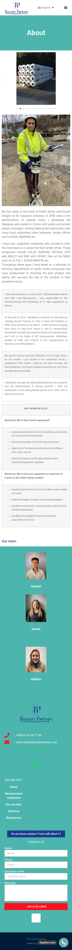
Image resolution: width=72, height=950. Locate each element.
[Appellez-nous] (64, 942)
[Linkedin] (36, 918)
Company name (14, 871)
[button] (65, 7)
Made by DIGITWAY (36, 943)
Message (10, 883)
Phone (8, 860)
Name (8, 848)
